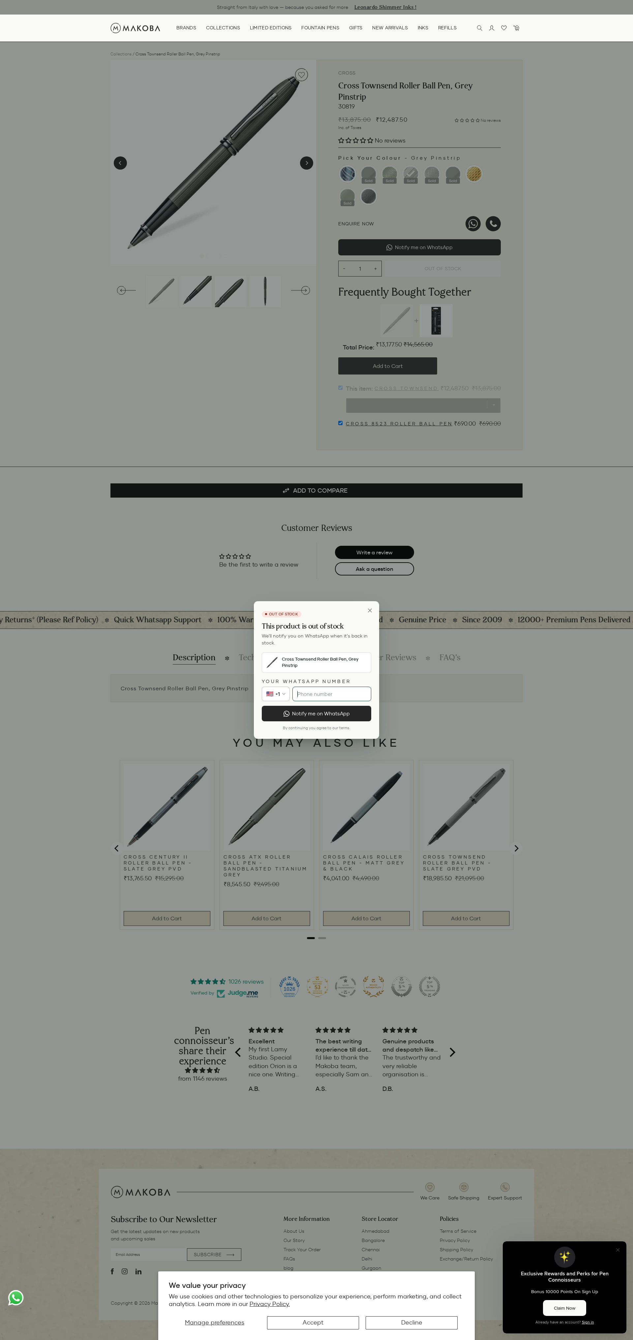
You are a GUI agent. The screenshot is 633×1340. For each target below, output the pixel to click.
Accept (313, 1322)
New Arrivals (389, 28)
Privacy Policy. (270, 1304)
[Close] (370, 610)
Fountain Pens (320, 28)
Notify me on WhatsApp (321, 713)
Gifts (355, 28)
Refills (447, 28)
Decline (411, 1322)
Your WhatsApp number (306, 681)
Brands (186, 28)
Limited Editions (270, 28)
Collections (223, 28)
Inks (423, 28)
